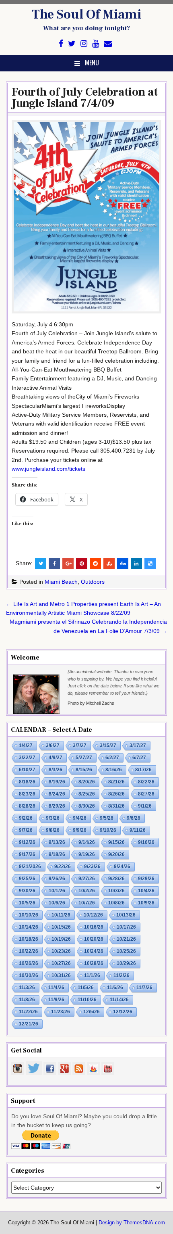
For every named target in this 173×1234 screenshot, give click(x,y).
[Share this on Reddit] (95, 563)
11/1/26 (92, 975)
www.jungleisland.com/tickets (48, 469)
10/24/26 (93, 951)
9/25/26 (27, 878)
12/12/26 (122, 1012)
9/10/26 (108, 830)
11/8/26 (27, 999)
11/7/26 (144, 987)
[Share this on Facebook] (54, 563)
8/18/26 (27, 782)
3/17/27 (138, 745)
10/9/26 (146, 903)
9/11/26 (138, 830)
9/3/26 (53, 818)
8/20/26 (86, 782)
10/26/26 (28, 963)
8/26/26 (116, 794)
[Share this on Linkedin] (136, 563)
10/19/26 (61, 939)
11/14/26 (119, 999)
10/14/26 (28, 927)
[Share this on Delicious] (150, 563)
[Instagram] (83, 44)
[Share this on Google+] (68, 563)
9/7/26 (26, 830)
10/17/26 (126, 927)
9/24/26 (122, 866)
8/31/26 (116, 806)
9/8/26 (53, 830)
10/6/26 (57, 903)
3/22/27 (27, 757)
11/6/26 (115, 987)
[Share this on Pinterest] (81, 563)
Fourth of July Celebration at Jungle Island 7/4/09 (85, 98)
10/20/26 (93, 939)
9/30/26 (27, 891)
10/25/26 (126, 951)
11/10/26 (87, 999)
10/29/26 (126, 963)
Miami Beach (61, 581)
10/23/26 (61, 951)
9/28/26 (116, 878)
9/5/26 (106, 818)
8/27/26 (146, 794)
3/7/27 (79, 745)
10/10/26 (28, 915)
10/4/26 (146, 891)
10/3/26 (116, 891)
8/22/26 (146, 782)
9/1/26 (145, 806)
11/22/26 (28, 1012)
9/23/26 (92, 866)
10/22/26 (28, 951)
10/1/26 (57, 891)
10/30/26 (28, 975)
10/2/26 (86, 891)
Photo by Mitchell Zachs (91, 703)
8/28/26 (27, 806)
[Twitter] (72, 44)
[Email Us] (108, 44)
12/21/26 (28, 1024)
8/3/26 (55, 770)
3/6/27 (53, 745)
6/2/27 (112, 757)
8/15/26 (84, 770)
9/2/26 (26, 818)
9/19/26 (86, 854)
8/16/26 (113, 770)
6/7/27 (139, 757)
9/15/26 (116, 842)
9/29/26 (146, 878)
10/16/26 (93, 927)
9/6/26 (133, 818)
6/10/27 (27, 770)
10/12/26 (93, 915)
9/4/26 (79, 818)
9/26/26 (57, 878)
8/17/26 (143, 770)
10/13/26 (126, 915)
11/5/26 (86, 987)
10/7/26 (86, 903)
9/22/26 (62, 866)
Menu (92, 62)
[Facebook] (61, 44)
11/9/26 (56, 999)
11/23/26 (60, 1012)
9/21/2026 (30, 866)
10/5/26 (27, 903)
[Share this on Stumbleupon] (109, 563)
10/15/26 (61, 927)
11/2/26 (121, 975)
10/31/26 (61, 975)
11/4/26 (56, 987)
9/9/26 (79, 830)
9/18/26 (57, 854)
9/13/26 (57, 842)
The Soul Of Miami (86, 14)
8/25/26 (86, 794)
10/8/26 (116, 903)
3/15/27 (108, 745)
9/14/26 (86, 842)
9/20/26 (116, 854)
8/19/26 (57, 782)
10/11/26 (60, 915)
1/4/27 (26, 745)
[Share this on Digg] (122, 563)
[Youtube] (95, 44)
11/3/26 (27, 987)
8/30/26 (86, 806)
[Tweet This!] (40, 563)
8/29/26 (57, 806)
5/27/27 (84, 757)
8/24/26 (57, 794)
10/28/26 (93, 963)
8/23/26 (27, 794)
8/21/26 (116, 782)
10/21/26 (126, 939)
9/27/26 (86, 878)
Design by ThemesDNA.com (132, 1223)
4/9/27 (55, 757)
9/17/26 (27, 854)
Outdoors (93, 581)
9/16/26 (146, 842)
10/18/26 (28, 939)
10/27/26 (61, 963)
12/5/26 (91, 1012)
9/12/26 (27, 842)
